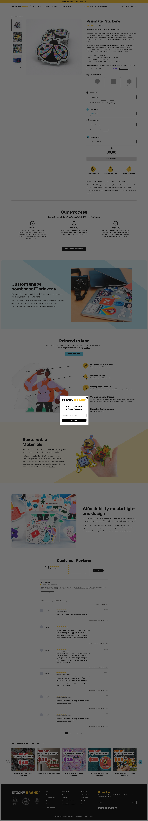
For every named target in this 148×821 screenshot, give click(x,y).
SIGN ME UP (74, 420)
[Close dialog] (87, 397)
